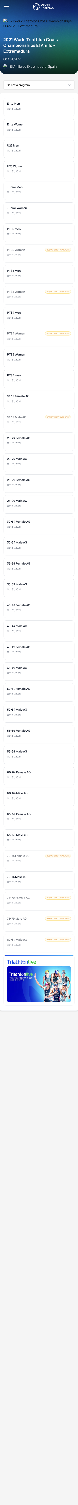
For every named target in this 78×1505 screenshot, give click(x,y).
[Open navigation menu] (6, 6)
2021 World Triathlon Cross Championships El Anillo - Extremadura (30, 45)
